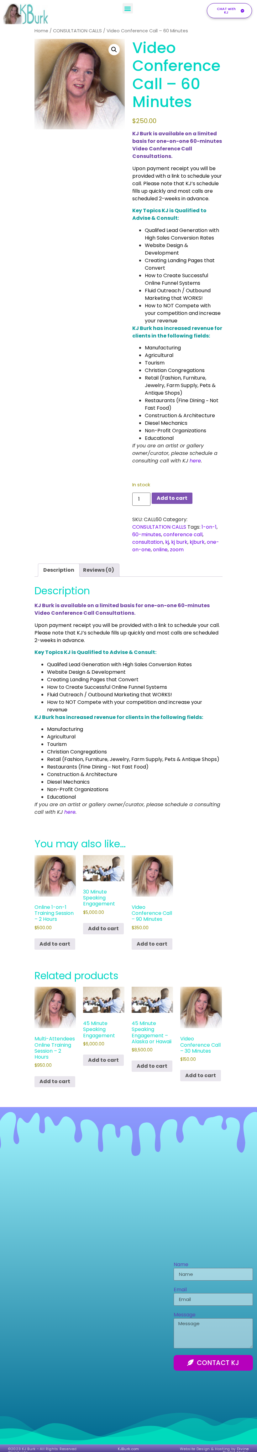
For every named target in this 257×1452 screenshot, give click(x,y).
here (195, 460)
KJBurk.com (128, 1448)
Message (185, 1315)
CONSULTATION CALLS (77, 31)
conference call (182, 534)
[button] (128, 8)
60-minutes (146, 534)
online (160, 549)
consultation (147, 542)
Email (180, 1290)
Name (181, 1265)
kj (167, 542)
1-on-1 (209, 527)
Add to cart (172, 498)
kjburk (197, 542)
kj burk (179, 542)
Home (41, 31)
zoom (177, 549)
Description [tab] (58, 570)
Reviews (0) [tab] (98, 570)
